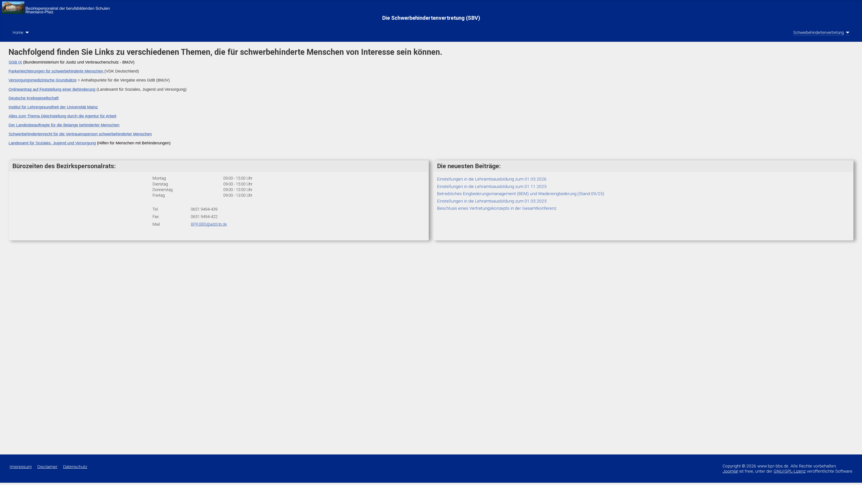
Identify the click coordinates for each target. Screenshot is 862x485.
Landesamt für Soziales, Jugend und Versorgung (52, 143)
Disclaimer (47, 466)
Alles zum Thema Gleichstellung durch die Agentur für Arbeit (62, 116)
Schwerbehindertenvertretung (818, 32)
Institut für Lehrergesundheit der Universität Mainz (53, 107)
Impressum (21, 466)
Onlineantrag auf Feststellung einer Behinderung (52, 89)
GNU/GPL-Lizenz (790, 471)
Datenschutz (75, 466)
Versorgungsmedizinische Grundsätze (43, 80)
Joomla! (730, 471)
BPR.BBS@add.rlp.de (209, 224)
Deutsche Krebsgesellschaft (34, 98)
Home (18, 32)
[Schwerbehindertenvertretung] (846, 32)
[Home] (26, 32)
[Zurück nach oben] (853, 476)
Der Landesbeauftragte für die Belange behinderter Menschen (64, 125)
